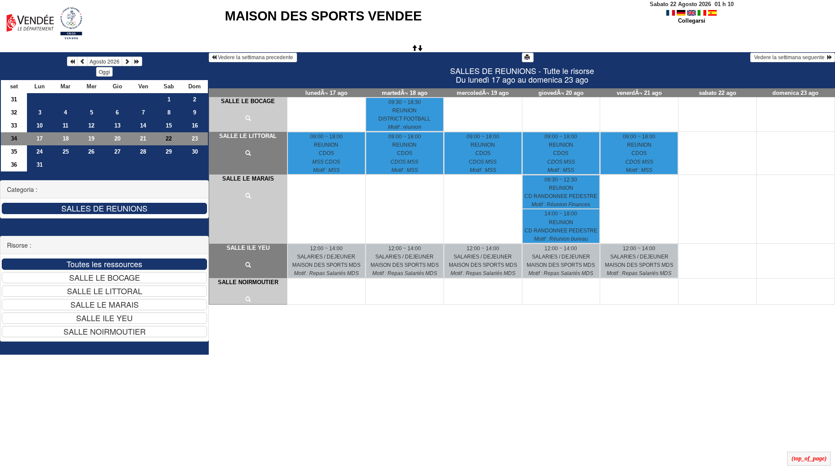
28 (143, 151)
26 (91, 151)
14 (143, 125)
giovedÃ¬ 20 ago (561, 93)
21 (143, 138)
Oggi (104, 71)
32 (14, 112)
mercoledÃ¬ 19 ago (483, 93)
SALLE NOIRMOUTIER (248, 282)
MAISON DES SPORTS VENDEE (323, 16)
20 (117, 138)
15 (169, 125)
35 (14, 151)
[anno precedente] (72, 61)
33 (14, 125)
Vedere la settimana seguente (790, 57)
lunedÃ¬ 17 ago (326, 93)
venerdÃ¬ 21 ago (639, 93)
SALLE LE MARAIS (248, 178)
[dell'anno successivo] (137, 61)
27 (117, 151)
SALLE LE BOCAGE (248, 101)
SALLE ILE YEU (248, 248)
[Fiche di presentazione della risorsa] (248, 118)
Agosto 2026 (105, 61)
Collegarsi (691, 20)
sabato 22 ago (717, 93)
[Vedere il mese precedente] (82, 61)
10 (40, 125)
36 (14, 164)
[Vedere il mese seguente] (127, 61)
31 (14, 99)
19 (91, 138)
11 (65, 125)
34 (14, 138)
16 (195, 125)
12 (91, 125)
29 (169, 151)
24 (40, 151)
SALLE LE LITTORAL (248, 136)
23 (195, 138)
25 (66, 151)
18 (66, 138)
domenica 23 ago (795, 93)
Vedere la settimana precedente (255, 57)
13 (117, 125)
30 (195, 151)
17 (40, 138)
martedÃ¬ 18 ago (405, 93)
